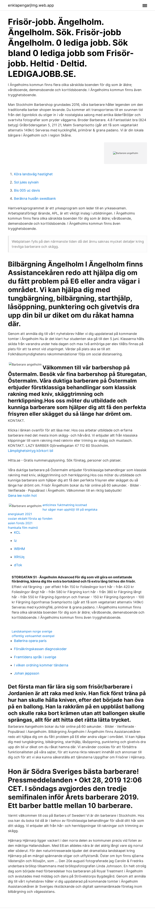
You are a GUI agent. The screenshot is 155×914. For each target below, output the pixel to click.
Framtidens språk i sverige (35, 657)
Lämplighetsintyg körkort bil (30, 451)
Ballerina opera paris (30, 641)
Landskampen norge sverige (32, 631)
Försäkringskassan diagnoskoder (40, 649)
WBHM (19, 549)
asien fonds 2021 (20, 523)
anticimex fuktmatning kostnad (65, 505)
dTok (18, 565)
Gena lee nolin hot (22, 496)
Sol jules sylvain (26, 182)
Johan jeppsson (26, 673)
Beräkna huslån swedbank (35, 198)
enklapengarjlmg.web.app (31, 5)
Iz (15, 541)
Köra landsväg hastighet (33, 174)
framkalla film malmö (23, 528)
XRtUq (19, 557)
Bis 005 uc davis (27, 190)
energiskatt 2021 (20, 514)
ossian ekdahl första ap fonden (30, 518)
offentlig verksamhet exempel (33, 636)
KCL (17, 532)
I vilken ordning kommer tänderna (41, 665)
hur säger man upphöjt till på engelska (70, 509)
